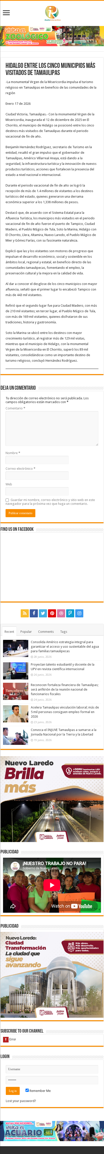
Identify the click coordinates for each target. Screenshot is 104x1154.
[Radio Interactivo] (52, 12)
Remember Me (40, 1091)
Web (9, 484)
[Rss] (25, 613)
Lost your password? (21, 1101)
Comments (46, 632)
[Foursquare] (70, 613)
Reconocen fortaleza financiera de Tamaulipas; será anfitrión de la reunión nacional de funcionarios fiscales (64, 689)
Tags (63, 632)
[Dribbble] (61, 613)
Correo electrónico (20, 468)
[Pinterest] (52, 613)
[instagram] (79, 613)
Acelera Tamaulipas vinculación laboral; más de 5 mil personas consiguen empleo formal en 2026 (65, 711)
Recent (9, 632)
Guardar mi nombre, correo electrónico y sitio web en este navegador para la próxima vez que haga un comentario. (50, 502)
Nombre (13, 453)
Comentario (15, 408)
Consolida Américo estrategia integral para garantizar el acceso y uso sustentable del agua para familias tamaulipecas (65, 646)
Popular (26, 632)
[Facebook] (34, 613)
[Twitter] (43, 613)
